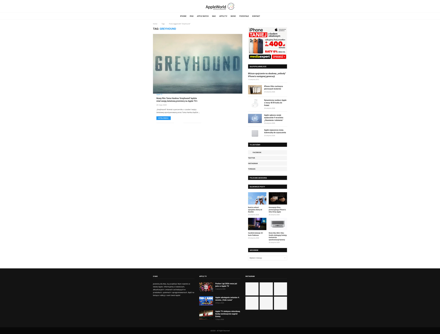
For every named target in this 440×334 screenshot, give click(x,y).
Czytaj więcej (163, 118)
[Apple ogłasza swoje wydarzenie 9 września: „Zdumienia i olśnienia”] (255, 118)
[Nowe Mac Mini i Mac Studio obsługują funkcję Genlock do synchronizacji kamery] (278, 224)
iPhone (183, 16)
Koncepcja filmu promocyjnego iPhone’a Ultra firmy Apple (277, 209)
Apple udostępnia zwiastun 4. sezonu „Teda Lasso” (227, 298)
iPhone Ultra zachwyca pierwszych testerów (273, 87)
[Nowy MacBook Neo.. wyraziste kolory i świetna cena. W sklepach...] (252, 303)
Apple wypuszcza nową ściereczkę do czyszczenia (275, 131)
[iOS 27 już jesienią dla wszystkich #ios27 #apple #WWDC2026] (266, 289)
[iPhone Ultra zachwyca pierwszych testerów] (255, 89)
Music (233, 16)
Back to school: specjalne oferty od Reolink (255, 209)
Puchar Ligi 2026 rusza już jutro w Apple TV (226, 285)
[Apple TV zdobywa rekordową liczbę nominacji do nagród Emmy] (206, 314)
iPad (192, 16)
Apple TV (223, 16)
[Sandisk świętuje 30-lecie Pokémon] (257, 224)
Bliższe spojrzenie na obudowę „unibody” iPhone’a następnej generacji (267, 75)
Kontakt (256, 16)
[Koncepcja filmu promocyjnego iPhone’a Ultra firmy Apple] (278, 198)
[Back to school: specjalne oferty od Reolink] (257, 198)
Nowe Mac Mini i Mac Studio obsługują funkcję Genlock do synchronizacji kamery (278, 236)
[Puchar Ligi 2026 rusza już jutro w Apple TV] (206, 287)
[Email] (161, 6)
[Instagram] (157, 6)
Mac (214, 16)
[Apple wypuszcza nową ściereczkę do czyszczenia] (255, 133)
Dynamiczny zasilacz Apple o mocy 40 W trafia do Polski (275, 102)
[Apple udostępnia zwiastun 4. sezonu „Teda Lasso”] (206, 300)
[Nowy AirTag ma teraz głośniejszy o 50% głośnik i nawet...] (280, 303)
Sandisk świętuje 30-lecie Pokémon (255, 234)
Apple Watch (203, 16)
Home (155, 24)
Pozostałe (244, 16)
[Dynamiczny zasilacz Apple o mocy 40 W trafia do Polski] (255, 103)
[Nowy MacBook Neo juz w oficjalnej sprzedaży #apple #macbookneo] (280, 289)
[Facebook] (154, 6)
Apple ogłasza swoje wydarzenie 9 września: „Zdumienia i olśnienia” (274, 117)
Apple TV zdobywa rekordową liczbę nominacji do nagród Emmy (227, 314)
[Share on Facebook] (177, 123)
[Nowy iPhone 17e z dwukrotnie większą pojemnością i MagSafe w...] (266, 303)
